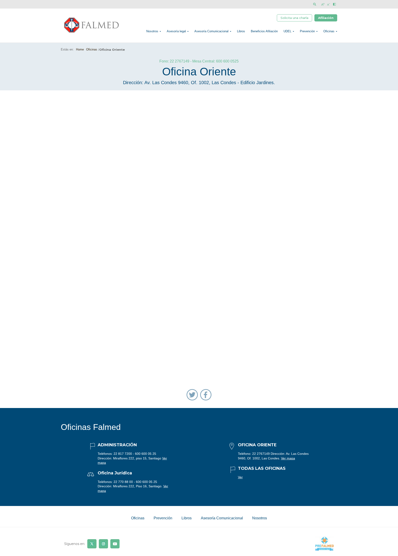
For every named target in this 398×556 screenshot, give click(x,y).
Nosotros (152, 31)
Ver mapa (288, 458)
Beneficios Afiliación (264, 31)
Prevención (307, 31)
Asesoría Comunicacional (211, 31)
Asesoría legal (176, 31)
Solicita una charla (294, 18)
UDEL (287, 31)
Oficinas (328, 31)
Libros (241, 31)
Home (80, 49)
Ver (240, 477)
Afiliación (326, 18)
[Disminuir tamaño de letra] (328, 4)
